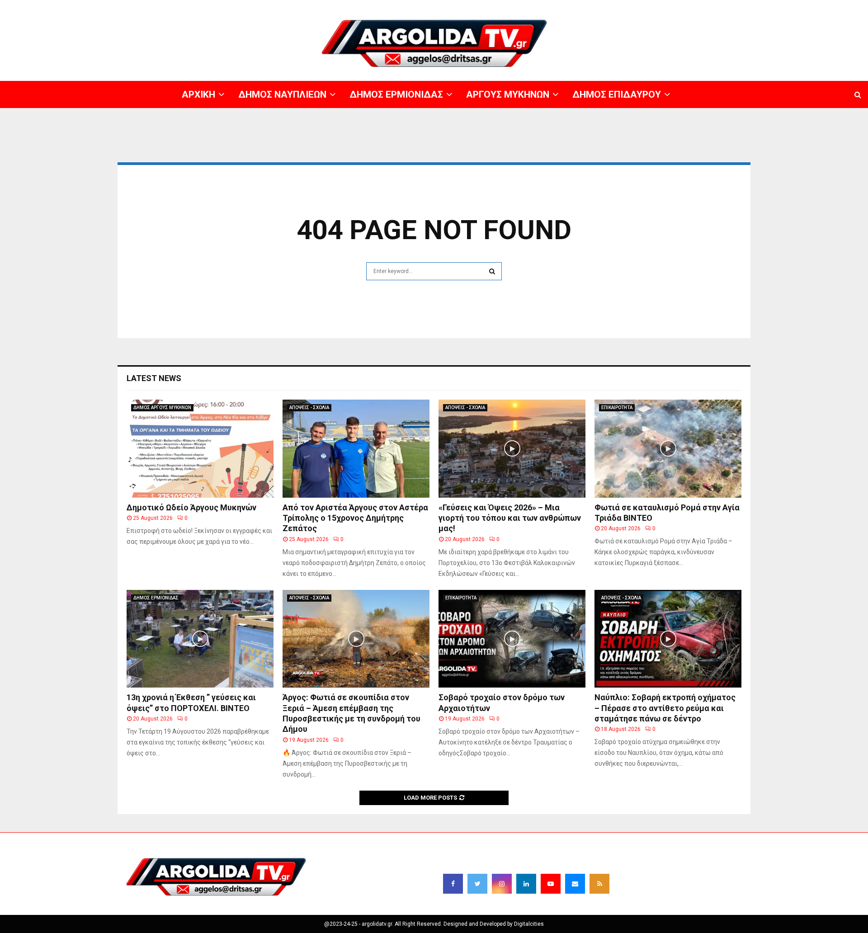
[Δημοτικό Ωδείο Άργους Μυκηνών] (200, 449)
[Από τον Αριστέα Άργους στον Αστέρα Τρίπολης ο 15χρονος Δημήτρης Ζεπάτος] (356, 449)
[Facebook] (453, 884)
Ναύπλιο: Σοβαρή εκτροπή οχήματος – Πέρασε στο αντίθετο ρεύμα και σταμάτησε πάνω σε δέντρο (665, 708)
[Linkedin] (526, 884)
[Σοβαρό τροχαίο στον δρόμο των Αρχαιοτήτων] (512, 639)
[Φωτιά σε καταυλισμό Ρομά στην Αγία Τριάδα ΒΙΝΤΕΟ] (667, 449)
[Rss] (599, 884)
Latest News (154, 378)
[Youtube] (551, 884)
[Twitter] (477, 884)
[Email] (575, 884)
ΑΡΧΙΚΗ (544, 7)
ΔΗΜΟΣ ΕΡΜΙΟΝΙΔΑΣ (645, 7)
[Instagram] (502, 884)
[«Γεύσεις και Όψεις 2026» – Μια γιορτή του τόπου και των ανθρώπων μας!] (512, 449)
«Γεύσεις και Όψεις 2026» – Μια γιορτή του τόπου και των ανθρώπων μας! (510, 518)
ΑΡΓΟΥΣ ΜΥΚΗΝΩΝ (703, 7)
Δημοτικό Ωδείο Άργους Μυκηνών (191, 507)
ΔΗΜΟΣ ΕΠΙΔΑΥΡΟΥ (759, 7)
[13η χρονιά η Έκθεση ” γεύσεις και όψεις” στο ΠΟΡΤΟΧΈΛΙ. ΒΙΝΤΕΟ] (200, 639)
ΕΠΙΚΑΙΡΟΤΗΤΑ (616, 407)
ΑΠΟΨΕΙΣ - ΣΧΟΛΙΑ (309, 407)
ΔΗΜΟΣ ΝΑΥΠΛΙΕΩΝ (586, 7)
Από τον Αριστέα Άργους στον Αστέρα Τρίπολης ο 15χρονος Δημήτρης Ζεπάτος (355, 518)
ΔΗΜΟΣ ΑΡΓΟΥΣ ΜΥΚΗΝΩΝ (162, 407)
